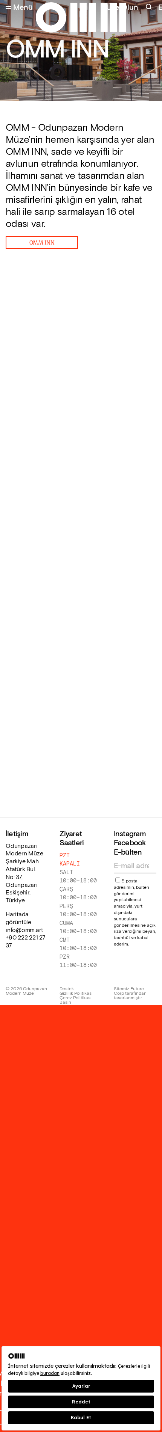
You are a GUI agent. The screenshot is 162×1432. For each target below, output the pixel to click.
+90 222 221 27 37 (26, 942)
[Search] (149, 7)
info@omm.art (24, 930)
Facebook (130, 843)
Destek (67, 989)
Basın (65, 1002)
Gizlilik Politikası (76, 993)
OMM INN (42, 242)
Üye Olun (122, 7)
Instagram (130, 834)
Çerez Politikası (76, 998)
